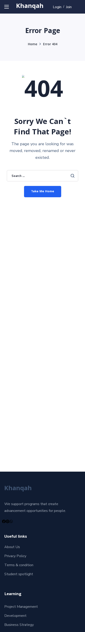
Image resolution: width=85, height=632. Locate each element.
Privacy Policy (15, 556)
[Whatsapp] (11, 521)
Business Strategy (19, 624)
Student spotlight (18, 574)
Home (32, 44)
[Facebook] (4, 521)
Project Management (21, 606)
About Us (12, 546)
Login (57, 7)
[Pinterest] (7, 521)
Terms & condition (18, 565)
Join (69, 7)
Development (15, 615)
